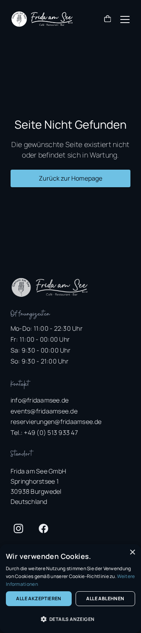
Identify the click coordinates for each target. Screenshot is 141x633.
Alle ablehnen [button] (105, 598)
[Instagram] (18, 528)
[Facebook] (43, 528)
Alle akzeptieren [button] (38, 598)
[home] (42, 19)
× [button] (132, 552)
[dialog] (70, 588)
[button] (107, 19)
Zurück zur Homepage (70, 178)
